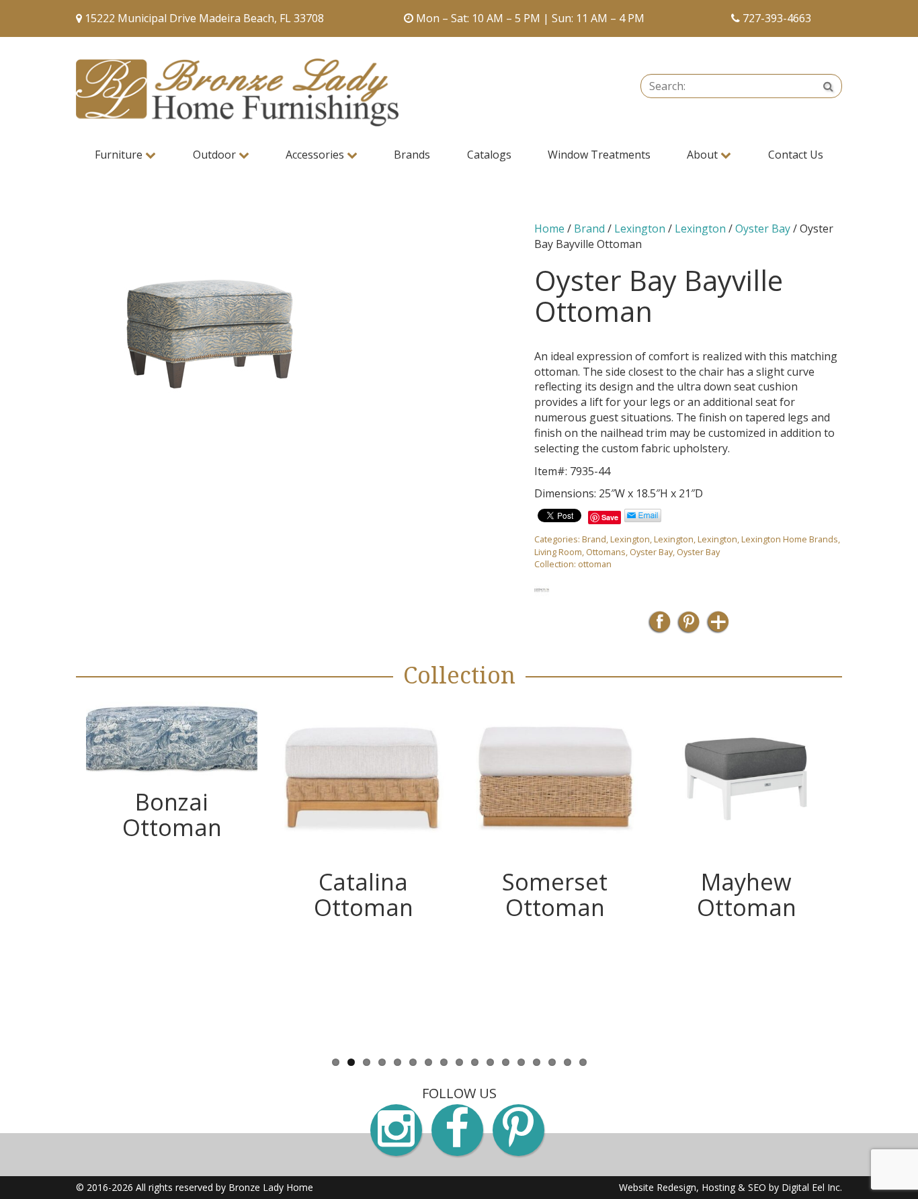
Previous (55, 871)
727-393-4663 (777, 18)
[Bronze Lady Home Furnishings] (237, 92)
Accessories (316, 154)
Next (862, 871)
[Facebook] (659, 626)
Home (549, 228)
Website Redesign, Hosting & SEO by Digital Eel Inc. (730, 1187)
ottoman (595, 564)
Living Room (558, 552)
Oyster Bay (762, 228)
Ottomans (606, 552)
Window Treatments (599, 154)
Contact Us (795, 154)
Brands (412, 154)
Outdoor (216, 154)
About (703, 154)
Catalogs (489, 154)
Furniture (120, 154)
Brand (589, 228)
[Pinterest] (688, 626)
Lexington (639, 228)
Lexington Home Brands (789, 539)
